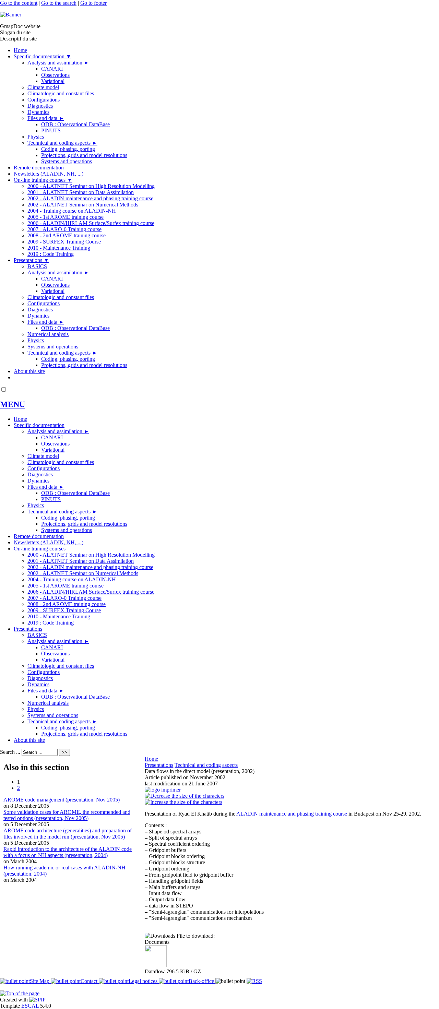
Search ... (10, 752)
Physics (35, 137)
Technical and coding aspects (62, 143)
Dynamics (38, 112)
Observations (55, 75)
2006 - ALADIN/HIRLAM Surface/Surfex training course (90, 223)
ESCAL (30, 1006)
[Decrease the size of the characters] (184, 796)
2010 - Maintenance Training (58, 248)
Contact (90, 981)
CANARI (52, 69)
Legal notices (144, 981)
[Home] (10, 14)
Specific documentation (42, 56)
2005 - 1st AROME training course (65, 217)
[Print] (163, 790)
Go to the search (58, 3)
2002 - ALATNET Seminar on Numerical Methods (82, 204)
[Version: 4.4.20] (37, 999)
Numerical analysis (48, 334)
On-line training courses (43, 180)
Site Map (40, 981)
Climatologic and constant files (60, 93)
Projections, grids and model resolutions (84, 155)
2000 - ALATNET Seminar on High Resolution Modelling (91, 186)
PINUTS (51, 130)
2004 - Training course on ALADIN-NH (71, 211)
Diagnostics (40, 106)
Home (20, 50)
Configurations (43, 100)
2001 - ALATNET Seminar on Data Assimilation (80, 192)
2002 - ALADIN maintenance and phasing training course (90, 198)
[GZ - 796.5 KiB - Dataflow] (156, 965)
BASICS (37, 266)
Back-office (202, 981)
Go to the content (18, 3)
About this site (29, 371)
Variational (52, 81)
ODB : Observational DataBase (75, 124)
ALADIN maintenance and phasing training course (291, 814)
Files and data (45, 118)
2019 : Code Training (50, 254)
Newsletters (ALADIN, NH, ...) (48, 174)
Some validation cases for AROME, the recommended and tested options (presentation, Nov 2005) (66, 815)
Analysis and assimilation (58, 63)
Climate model (43, 87)
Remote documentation (39, 167)
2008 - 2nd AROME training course (66, 235)
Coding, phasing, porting (68, 149)
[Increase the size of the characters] (183, 802)
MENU (12, 404)
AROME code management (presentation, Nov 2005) (61, 800)
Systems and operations (66, 161)
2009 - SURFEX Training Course (64, 242)
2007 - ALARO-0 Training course (64, 229)
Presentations (31, 260)
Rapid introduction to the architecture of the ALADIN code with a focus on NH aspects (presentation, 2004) (67, 852)
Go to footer (93, 3)
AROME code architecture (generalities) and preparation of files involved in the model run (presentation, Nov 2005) (67, 834)
